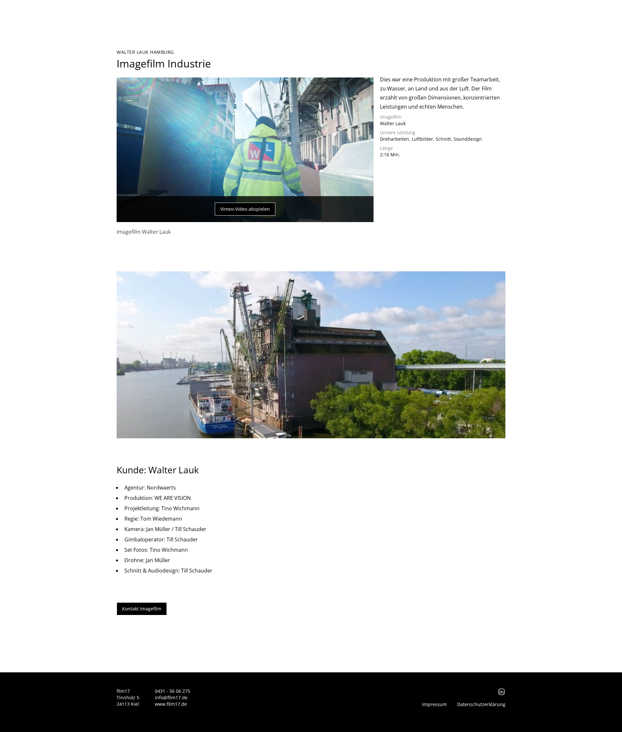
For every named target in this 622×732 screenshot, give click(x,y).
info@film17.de (171, 697)
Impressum (434, 704)
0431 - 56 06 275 (172, 691)
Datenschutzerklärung (481, 704)
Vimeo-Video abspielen (245, 209)
